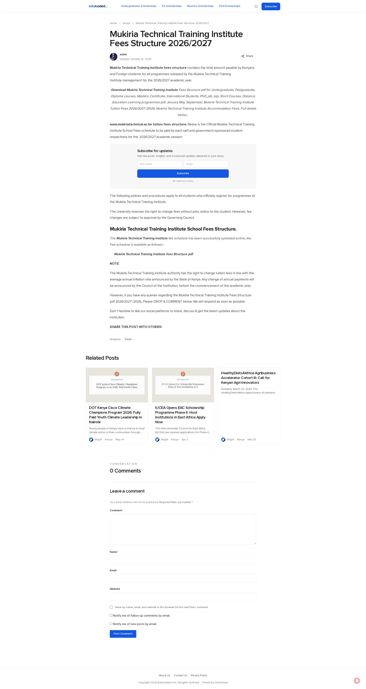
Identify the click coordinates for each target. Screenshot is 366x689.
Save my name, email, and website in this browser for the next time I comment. (161, 607)
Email (113, 570)
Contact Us (180, 675)
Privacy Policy (199, 675)
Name (114, 552)
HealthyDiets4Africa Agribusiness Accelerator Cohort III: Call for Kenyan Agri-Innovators (248, 378)
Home (113, 23)
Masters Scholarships (200, 6)
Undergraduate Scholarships (138, 6)
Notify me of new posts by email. (135, 624)
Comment (116, 510)
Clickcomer (221, 682)
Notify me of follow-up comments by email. (141, 615)
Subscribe (271, 6)
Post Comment (123, 633)
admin (123, 54)
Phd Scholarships (229, 6)
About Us (164, 675)
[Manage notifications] (357, 681)
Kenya (126, 23)
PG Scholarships (172, 6)
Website (115, 589)
